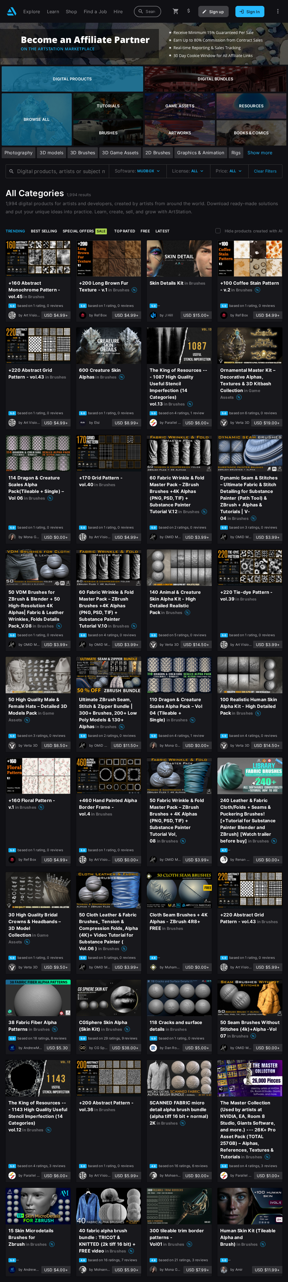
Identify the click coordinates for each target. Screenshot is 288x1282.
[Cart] (175, 11)
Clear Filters (265, 171)
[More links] (277, 11)
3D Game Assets (120, 152)
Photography (18, 152)
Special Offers (84, 231)
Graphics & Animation (200, 152)
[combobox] (147, 11)
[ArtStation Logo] (12, 11)
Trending (15, 231)
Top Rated (124, 231)
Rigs (236, 152)
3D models (51, 152)
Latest (163, 231)
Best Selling (44, 231)
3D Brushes (82, 152)
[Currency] (189, 11)
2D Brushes (157, 152)
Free (145, 231)
